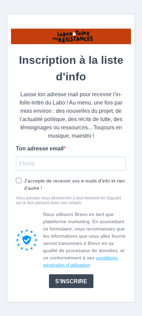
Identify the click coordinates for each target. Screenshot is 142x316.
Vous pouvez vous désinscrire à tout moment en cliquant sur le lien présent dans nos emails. (68, 200)
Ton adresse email (39, 148)
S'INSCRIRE (71, 281)
